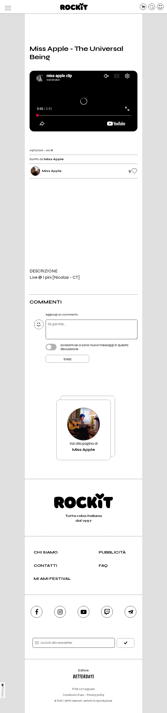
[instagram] (60, 612)
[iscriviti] (125, 643)
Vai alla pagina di (84, 446)
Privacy (3, 691)
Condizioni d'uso (73, 694)
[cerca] (151, 6)
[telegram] (130, 612)
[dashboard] (160, 6)
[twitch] (107, 612)
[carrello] (143, 6)
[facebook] (36, 612)
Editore (81, 672)
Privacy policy (95, 694)
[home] (74, 6)
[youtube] (83, 612)
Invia (67, 359)
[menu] (6, 6)
